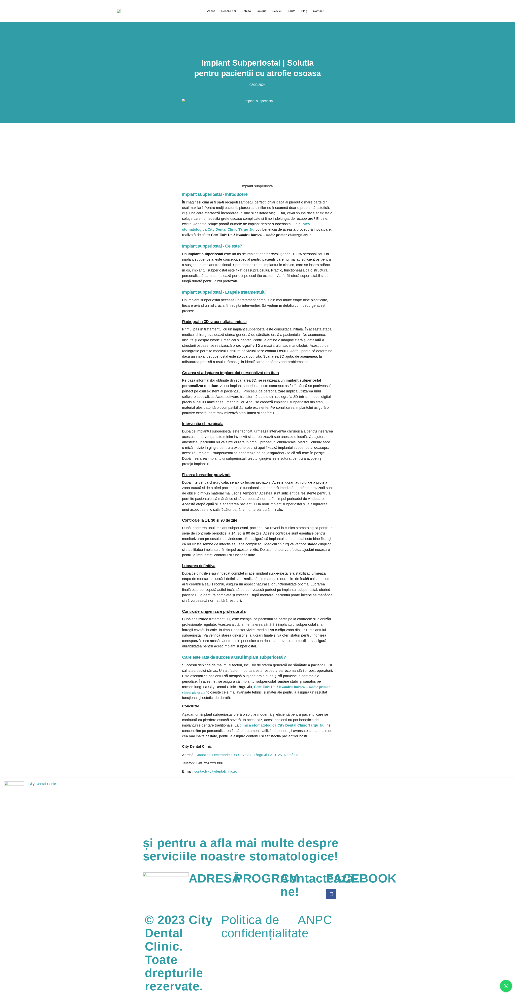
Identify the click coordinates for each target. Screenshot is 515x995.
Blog (304, 10)
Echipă (246, 10)
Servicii (277, 10)
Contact (318, 10)
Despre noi (228, 10)
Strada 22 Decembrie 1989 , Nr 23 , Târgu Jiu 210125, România (247, 755)
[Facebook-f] (331, 894)
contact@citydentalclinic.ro (215, 771)
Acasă (211, 10)
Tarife (291, 10)
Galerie (262, 10)
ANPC (315, 920)
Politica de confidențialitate (265, 926)
